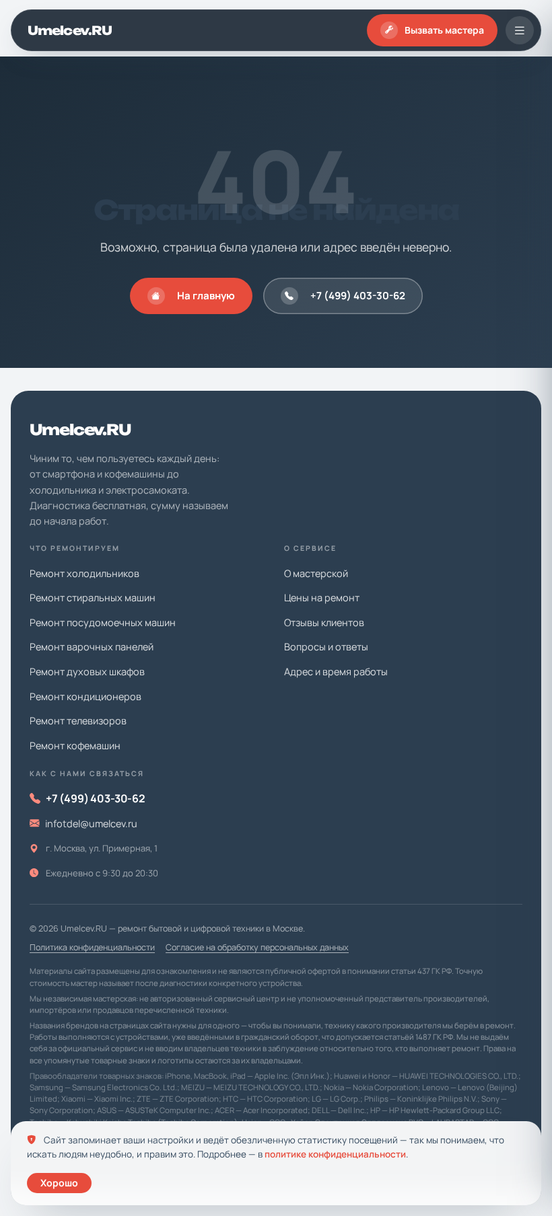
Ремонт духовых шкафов (87, 671)
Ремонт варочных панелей (91, 646)
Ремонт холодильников (84, 573)
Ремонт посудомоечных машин (103, 622)
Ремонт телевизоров (78, 720)
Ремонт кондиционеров (85, 696)
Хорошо (59, 1182)
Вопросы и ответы (326, 646)
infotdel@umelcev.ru (91, 823)
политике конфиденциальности (335, 1154)
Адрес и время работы (336, 671)
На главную (206, 296)
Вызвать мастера (444, 30)
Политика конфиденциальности (92, 947)
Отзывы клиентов (324, 622)
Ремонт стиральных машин (93, 597)
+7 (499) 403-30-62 (357, 296)
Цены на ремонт (321, 597)
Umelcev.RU (70, 30)
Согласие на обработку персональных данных (257, 947)
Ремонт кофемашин (75, 745)
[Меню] (520, 30)
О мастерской (316, 573)
